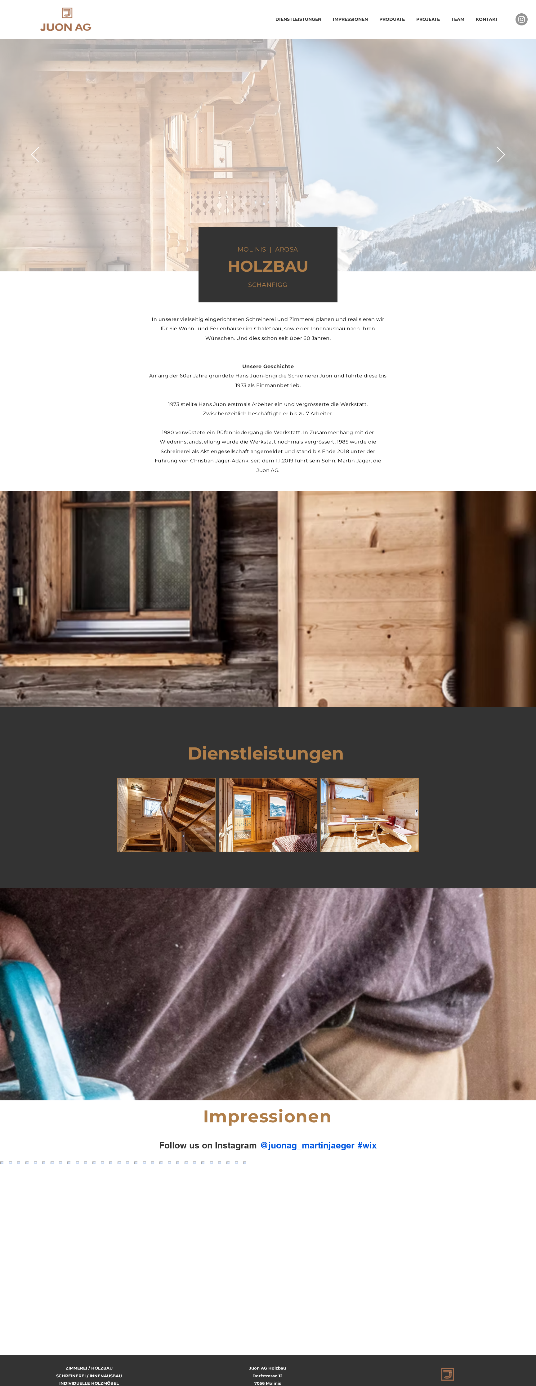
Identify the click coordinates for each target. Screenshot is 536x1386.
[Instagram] (522, 19)
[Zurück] (35, 155)
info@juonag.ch (267, 1331)
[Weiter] (501, 155)
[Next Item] (518, 1211)
